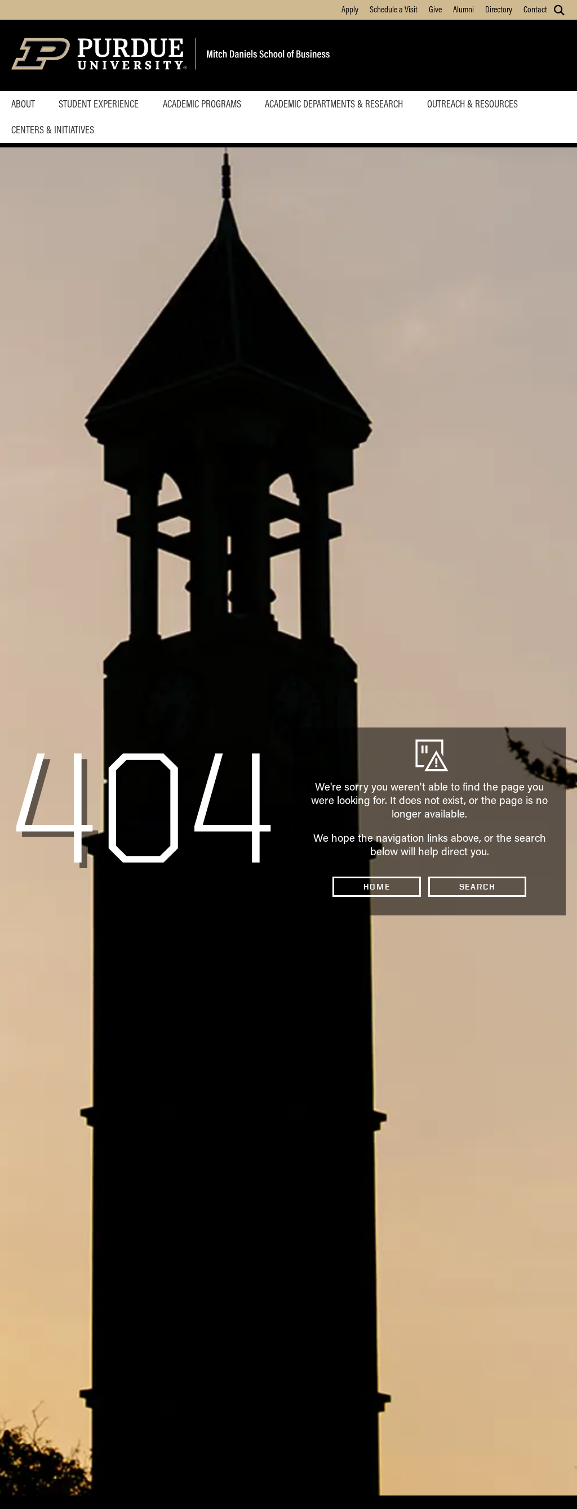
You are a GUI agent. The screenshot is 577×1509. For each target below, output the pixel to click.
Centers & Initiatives (52, 129)
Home (376, 887)
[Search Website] (559, 10)
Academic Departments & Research (334, 103)
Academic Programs (202, 103)
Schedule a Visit (394, 9)
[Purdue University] (101, 55)
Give (435, 9)
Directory (498, 9)
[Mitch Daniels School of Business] (266, 55)
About (23, 103)
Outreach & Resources (472, 103)
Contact (535, 9)
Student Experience (99, 103)
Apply (349, 9)
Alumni (463, 9)
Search (477, 887)
